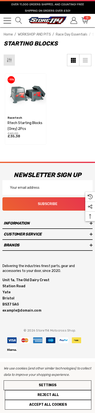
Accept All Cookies (48, 405)
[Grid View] (73, 60)
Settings (48, 385)
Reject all (48, 395)
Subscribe (47, 204)
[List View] (85, 60)
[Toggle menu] (7, 21)
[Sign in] (73, 20)
